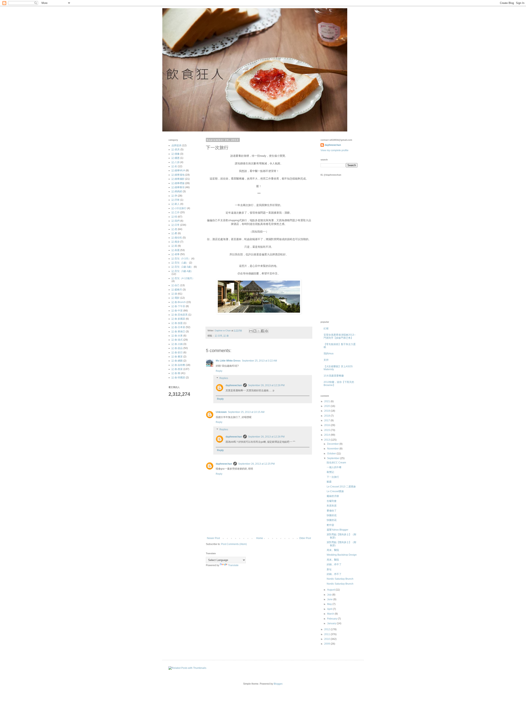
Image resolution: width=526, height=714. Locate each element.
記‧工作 (176, 212)
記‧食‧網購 (177, 360)
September (333, 458)
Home (259, 538)
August (331, 589)
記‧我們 (176, 220)
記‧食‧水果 (177, 335)
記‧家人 (176, 204)
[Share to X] (259, 331)
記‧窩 (174, 245)
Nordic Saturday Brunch (340, 578)
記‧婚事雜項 (178, 187)
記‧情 (174, 216)
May (329, 604)
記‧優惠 (176, 158)
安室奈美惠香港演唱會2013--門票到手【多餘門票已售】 (340, 336)
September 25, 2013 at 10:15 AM (246, 412)
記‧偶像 (176, 153)
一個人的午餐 (334, 467)
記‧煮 (174, 229)
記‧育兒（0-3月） (181, 258)
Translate (233, 565)
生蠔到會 (332, 501)
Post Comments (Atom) (234, 544)
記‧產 (174, 233)
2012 (327, 629)
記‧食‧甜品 (177, 348)
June (330, 599)
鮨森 (329, 481)
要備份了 (332, 510)
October (332, 453)
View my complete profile (334, 150)
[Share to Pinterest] (266, 331)
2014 (327, 434)
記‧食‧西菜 (177, 369)
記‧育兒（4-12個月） (183, 278)
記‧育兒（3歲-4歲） (182, 271)
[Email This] (251, 331)
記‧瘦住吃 (177, 237)
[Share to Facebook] (263, 331)
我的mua (328, 353)
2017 (327, 420)
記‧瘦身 (176, 241)
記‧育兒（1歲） (180, 262)
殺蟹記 (330, 472)
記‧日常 (218, 335)
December (333, 443)
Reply (219, 371)
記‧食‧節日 (177, 352)
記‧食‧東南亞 (178, 331)
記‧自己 (176, 285)
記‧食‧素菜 (177, 356)
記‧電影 (176, 297)
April (330, 609)
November (333, 448)
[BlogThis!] (255, 331)
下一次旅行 (333, 477)
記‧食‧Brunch (179, 302)
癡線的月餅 (333, 496)
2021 (327, 401)
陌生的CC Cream (336, 462)
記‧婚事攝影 (178, 178)
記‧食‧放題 (177, 323)
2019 (327, 410)
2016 (327, 425)
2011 (327, 634)
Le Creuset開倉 (335, 491)
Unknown (221, 412)
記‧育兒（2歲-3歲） (182, 266)
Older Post (305, 538)
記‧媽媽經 (177, 191)
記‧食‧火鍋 (177, 344)
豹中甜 (330, 525)
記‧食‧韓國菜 (178, 377)
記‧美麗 (176, 250)
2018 (327, 415)
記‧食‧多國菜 (178, 318)
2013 (327, 439)
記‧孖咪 (176, 199)
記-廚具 (176, 149)
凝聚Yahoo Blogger (337, 529)
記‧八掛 (176, 162)
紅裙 (326, 328)
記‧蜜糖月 (177, 289)
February (332, 618)
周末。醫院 (333, 550)
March (331, 613)
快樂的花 (332, 515)
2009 (327, 643)
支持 (326, 359)
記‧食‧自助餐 (178, 365)
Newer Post (213, 538)
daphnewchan (234, 385)
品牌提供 (176, 145)
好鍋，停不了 (334, 564)
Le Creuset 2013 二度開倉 (341, 486)
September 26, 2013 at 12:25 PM (256, 463)
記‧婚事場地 (178, 174)
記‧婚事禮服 (178, 183)
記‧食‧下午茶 (178, 306)
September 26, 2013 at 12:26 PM (266, 385)
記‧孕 (174, 195)
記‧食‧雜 (176, 373)
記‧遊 (226, 335)
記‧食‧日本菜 (178, 327)
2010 (327, 639)
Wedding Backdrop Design (342, 554)
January (332, 623)
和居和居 (332, 505)
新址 (329, 569)
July (329, 594)
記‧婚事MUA (178, 170)
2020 (327, 406)
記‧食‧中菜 (177, 310)
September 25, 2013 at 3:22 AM (259, 360)
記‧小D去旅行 (179, 208)
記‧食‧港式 (177, 339)
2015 (327, 430)
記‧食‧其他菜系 (180, 314)
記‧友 (174, 166)
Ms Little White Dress (228, 360)
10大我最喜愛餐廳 (334, 375)
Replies (223, 378)
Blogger (278, 683)
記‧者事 (176, 254)
